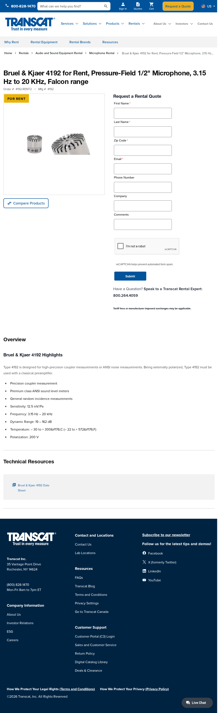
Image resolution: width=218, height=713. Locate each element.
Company (120, 196)
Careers (12, 640)
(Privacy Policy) (157, 689)
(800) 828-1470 (18, 584)
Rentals (134, 23)
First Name (121, 103)
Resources (110, 42)
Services (67, 23)
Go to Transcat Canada (91, 611)
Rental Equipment (44, 42)
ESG (10, 631)
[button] (208, 6)
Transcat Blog (85, 586)
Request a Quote (178, 6)
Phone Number (124, 177)
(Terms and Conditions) (77, 689)
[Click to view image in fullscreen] (54, 144)
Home (8, 53)
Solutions (90, 23)
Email (117, 159)
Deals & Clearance (88, 670)
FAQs (79, 577)
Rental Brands (79, 42)
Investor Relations (20, 623)
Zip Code (120, 140)
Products (112, 23)
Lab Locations (85, 552)
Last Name (121, 122)
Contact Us (205, 24)
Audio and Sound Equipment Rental (59, 53)
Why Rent (11, 42)
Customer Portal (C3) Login (95, 636)
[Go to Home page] (30, 24)
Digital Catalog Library (91, 662)
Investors (182, 24)
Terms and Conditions (91, 594)
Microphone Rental (101, 53)
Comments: (121, 214)
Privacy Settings (87, 603)
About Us (159, 24)
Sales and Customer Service (95, 644)
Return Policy (85, 653)
